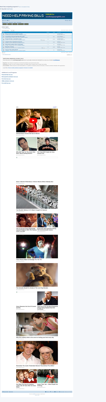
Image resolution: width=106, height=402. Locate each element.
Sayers (7, 42)
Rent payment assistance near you (10, 76)
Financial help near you (7, 74)
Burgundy (7, 50)
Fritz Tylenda (60, 36)
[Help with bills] (37, 15)
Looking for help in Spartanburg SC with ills (13, 41)
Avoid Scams (10, 9)
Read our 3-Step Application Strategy (24, 6)
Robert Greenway (8, 37)
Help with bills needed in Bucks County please (14, 44)
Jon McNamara (56, 60)
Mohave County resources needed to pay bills (14, 33)
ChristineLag (8, 34)
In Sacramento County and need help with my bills (14, 36)
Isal (58, 46)
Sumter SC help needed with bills (11, 49)
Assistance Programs (23, 34)
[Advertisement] (30, 3)
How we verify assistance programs (15, 67)
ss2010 (7, 39)
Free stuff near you (6, 83)
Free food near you (6, 78)
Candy (7, 45)
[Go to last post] (62, 33)
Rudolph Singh (60, 38)
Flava (59, 41)
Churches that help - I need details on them (13, 38)
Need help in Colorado (9, 46)
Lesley (7, 47)
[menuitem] (8, 20)
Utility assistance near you (8, 81)
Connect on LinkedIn (28, 67)
